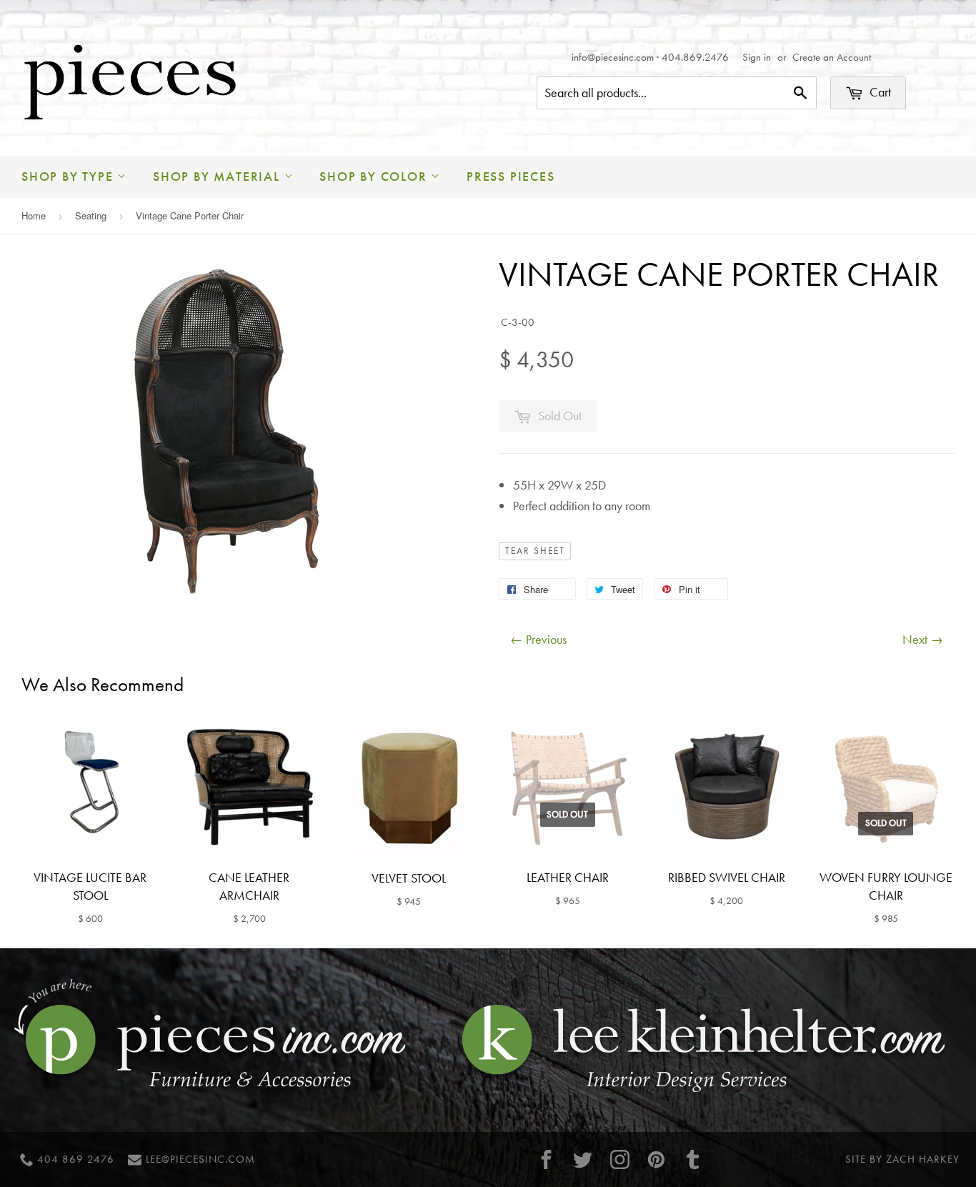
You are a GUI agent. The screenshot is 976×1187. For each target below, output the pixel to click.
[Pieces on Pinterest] (656, 1159)
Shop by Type (69, 176)
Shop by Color (375, 176)
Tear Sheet (535, 551)
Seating (90, 215)
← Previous (538, 639)
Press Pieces (511, 176)
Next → (922, 639)
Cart (879, 92)
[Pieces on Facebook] (546, 1159)
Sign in (756, 57)
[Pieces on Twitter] (583, 1159)
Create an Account (831, 57)
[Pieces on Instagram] (619, 1159)
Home (33, 215)
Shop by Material (218, 176)
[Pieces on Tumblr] (693, 1159)
